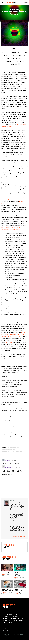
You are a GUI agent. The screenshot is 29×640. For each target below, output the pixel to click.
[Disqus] (14, 477)
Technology (6, 616)
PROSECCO (9, 342)
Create (11, 620)
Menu (25, 2)
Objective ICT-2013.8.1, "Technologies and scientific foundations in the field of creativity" (13, 334)
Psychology (6, 618)
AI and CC (5, 622)
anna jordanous (14, 447)
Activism (5, 620)
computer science (17, 451)
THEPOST (9, 605)
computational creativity (8, 449)
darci (2, 453)
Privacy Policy (6, 630)
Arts (4, 614)
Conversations (18, 620)
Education (20, 618)
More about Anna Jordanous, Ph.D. (17, 536)
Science (18, 614)
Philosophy (14, 616)
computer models (6, 451)
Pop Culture (10, 614)
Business (13, 618)
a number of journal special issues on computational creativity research (14, 227)
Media (10, 622)
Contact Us (5, 628)
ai (8, 447)
